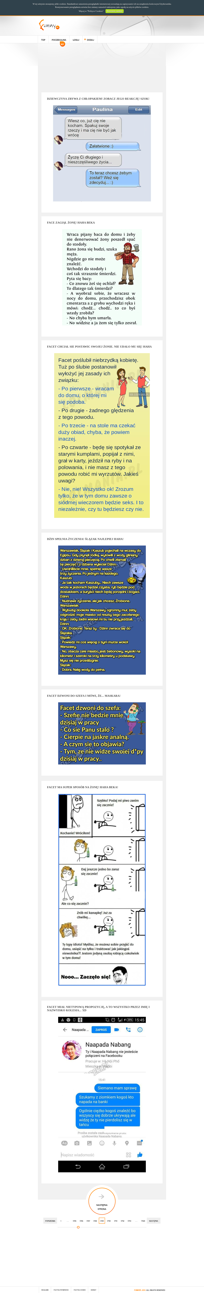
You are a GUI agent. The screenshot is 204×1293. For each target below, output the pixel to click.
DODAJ (90, 39)
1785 (74, 1220)
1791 (115, 1220)
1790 (109, 1220)
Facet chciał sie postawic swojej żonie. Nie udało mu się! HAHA (99, 346)
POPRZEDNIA (50, 1220)
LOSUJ (76, 39)
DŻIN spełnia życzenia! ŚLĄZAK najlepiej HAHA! (85, 539)
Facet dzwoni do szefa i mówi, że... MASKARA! (83, 695)
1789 (102, 1220)
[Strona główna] (49, 29)
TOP (43, 39)
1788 (95, 1220)
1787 (88, 1220)
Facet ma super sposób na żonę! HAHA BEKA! (82, 787)
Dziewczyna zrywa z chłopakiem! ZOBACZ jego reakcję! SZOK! (98, 98)
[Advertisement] (102, 68)
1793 (129, 1220)
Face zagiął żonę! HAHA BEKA (71, 222)
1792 (122, 1220)
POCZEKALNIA (59, 40)
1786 (81, 1220)
